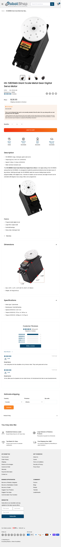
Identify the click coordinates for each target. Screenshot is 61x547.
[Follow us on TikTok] (18, 535)
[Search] (52, 4)
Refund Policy (7, 415)
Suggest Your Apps (7, 492)
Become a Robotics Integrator (9, 482)
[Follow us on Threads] (24, 535)
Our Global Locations (6, 528)
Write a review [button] (30, 346)
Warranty (4, 469)
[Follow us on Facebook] (3, 535)
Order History (5, 459)
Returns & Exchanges (7, 464)
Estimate (8, 407)
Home (3, 10)
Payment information (7, 471)
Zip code (47, 398)
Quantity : (6, 124)
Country (6, 398)
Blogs (34, 485)
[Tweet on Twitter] (53, 93)
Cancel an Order (6, 467)
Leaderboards (36, 492)
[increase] (22, 124)
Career (35, 459)
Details (9, 144)
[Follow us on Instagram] (9, 535)
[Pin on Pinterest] (50, 93)
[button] (8, 94)
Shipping (4, 462)
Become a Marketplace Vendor (10, 485)
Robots (35, 487)
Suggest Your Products (8, 490)
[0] (58, 4)
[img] (7, 356)
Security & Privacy (38, 464)
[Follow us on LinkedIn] (21, 535)
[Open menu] (2, 4)
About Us (35, 457)
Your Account (5, 457)
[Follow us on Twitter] (6, 535)
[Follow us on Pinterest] (12, 535)
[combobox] (40, 4)
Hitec (5, 90)
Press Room (36, 467)
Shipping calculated (15, 102)
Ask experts (37, 144)
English (21, 528)
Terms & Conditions (38, 462)
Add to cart (30, 130)
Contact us (4, 474)
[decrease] (12, 124)
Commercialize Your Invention (9, 494)
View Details (23, 144)
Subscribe (13, 516)
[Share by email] (56, 93)
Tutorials (35, 490)
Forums (35, 482)
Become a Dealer (6, 487)
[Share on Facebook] (47, 93)
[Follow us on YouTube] (15, 535)
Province (26, 398)
